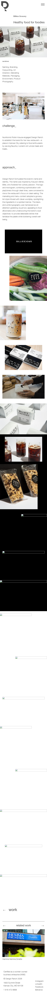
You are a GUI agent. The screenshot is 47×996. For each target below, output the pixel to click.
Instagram (39, 981)
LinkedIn (38, 984)
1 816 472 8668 (10, 990)
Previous (4, 924)
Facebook (39, 987)
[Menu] (43, 4)
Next (43, 924)
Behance (39, 990)
